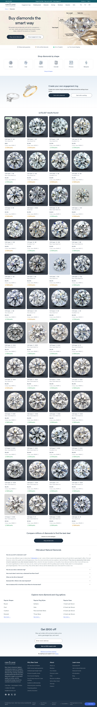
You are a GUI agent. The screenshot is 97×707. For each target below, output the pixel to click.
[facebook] (6, 694)
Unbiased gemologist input (34, 670)
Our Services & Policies (33, 665)
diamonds (34, 558)
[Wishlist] (85, 5)
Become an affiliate (55, 678)
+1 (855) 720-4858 (10, 688)
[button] (48, 555)
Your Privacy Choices (44, 703)
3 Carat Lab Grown (69, 611)
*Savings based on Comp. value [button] (76, 703)
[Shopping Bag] (89, 5)
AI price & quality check (33, 673)
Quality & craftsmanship (33, 683)
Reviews (52, 668)
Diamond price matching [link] (34, 685)
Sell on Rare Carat (55, 681)
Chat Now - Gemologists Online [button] (13, 685)
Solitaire (36, 604)
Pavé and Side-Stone (40, 611)
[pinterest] (9, 694)
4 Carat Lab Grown (69, 614)
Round (6, 604)
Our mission (53, 670)
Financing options (32, 688)
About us (52, 665)
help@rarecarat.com (10, 690)
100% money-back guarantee (35, 668)
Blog (73, 676)
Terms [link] (56, 653)
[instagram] (15, 694)
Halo (35, 607)
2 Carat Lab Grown (69, 607)
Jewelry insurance (32, 690)
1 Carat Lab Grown (69, 604)
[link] (8, 1)
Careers (52, 686)
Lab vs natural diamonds (78, 668)
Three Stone (37, 614)
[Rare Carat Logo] (10, 5)
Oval (5, 607)
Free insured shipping (33, 676)
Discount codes (54, 673)
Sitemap (52, 683)
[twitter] (12, 694)
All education (75, 673)
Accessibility (65, 703)
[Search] (81, 5)
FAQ (51, 676)
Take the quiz (75, 678)
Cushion (6, 611)
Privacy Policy (34, 703)
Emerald (6, 614)
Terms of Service (54, 703)
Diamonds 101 (76, 665)
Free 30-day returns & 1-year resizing (35, 679)
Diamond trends (76, 670)
